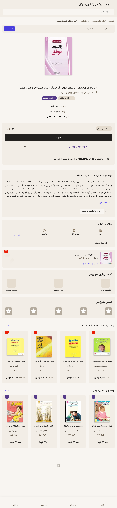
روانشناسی (84, 21)
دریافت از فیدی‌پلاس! (78, 146)
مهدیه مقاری (55, 111)
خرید (58, 137)
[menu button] (4, 4)
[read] (11, 283)
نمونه (23, 146)
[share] (51, 80)
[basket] (11, 4)
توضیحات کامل (105, 202)
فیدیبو (111, 21)
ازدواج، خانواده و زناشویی (67, 21)
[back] (112, 4)
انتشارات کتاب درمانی (56, 116)
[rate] (108, 311)
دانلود (10, 29)
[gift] (58, 80)
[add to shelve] (105, 283)
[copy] (7, 159)
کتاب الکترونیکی (98, 21)
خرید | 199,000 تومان (30, 504)
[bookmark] (66, 80)
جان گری (54, 106)
